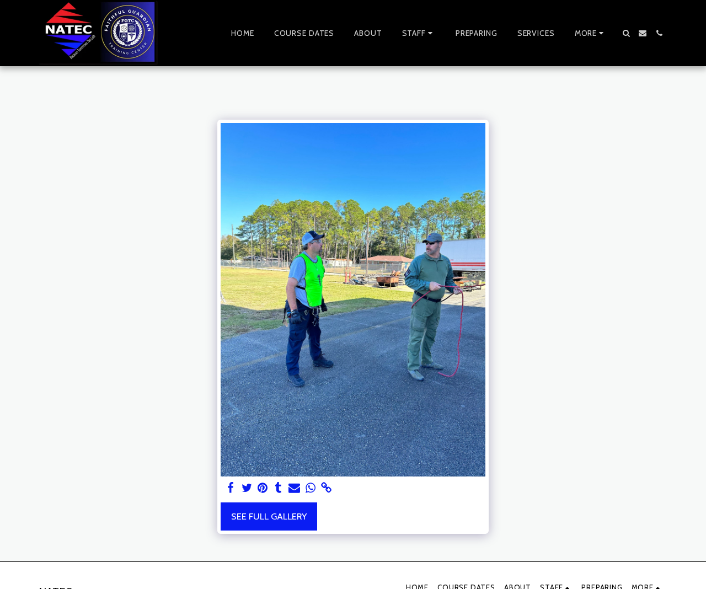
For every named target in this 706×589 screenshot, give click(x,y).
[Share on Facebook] (231, 488)
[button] (419, 33)
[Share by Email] (294, 488)
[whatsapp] (310, 488)
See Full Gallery (269, 516)
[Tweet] (247, 488)
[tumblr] (279, 488)
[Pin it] (263, 488)
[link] (326, 488)
